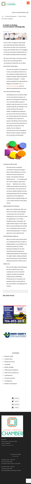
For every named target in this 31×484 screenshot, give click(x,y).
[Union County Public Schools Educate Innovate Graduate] (15, 335)
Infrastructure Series (9, 361)
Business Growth (8, 356)
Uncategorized (8, 381)
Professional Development (10, 16)
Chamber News (8, 359)
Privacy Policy (15, 456)
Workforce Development (10, 383)
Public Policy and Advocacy (11, 372)
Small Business (8, 375)
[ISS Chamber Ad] (15, 315)
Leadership (7, 364)
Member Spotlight (8, 367)
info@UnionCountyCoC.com (7, 445)
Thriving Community (9, 378)
